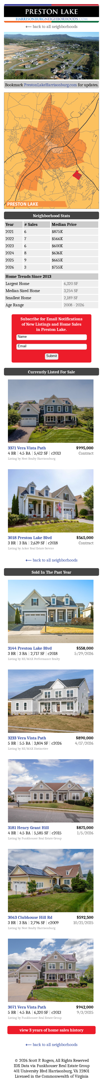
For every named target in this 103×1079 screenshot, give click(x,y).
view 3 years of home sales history (51, 1030)
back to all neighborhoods (51, 26)
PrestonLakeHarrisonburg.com (50, 85)
